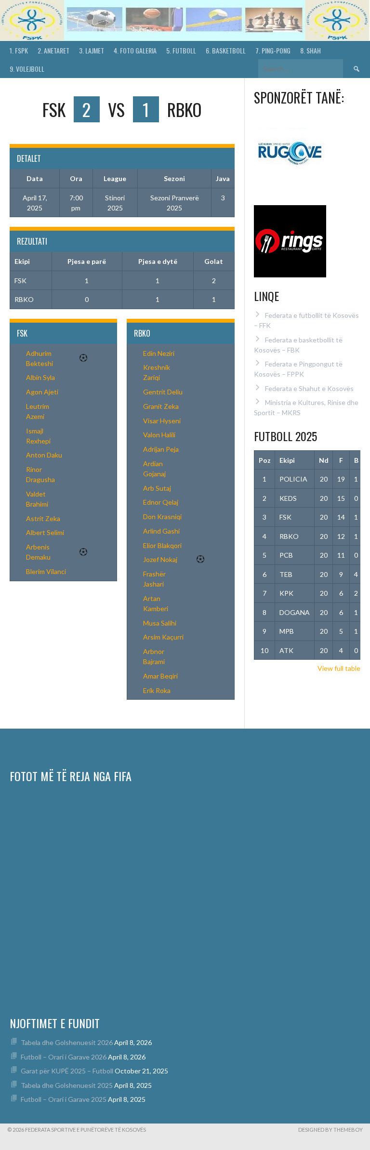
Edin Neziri (158, 353)
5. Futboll (181, 50)
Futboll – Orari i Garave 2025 (63, 1099)
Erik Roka (157, 690)
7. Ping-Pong (273, 50)
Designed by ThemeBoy (330, 1129)
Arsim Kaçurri (163, 637)
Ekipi (287, 460)
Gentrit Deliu (163, 392)
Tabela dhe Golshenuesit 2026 (67, 1042)
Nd (324, 460)
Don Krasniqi (162, 516)
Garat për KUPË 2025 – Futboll (67, 1071)
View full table (338, 668)
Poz (265, 460)
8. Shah (310, 50)
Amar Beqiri (160, 676)
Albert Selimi (45, 532)
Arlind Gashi (161, 531)
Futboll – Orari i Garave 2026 (63, 1057)
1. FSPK (19, 50)
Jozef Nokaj (160, 559)
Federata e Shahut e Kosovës (309, 388)
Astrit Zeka (43, 518)
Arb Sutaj (157, 488)
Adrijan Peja (161, 449)
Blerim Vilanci (46, 571)
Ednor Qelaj (160, 502)
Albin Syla (40, 377)
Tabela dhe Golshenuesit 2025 (67, 1085)
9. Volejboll (27, 69)
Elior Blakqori (162, 545)
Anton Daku (44, 455)
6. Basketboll (226, 50)
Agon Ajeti (42, 392)
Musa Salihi (159, 623)
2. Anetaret (53, 50)
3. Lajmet (91, 50)
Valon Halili (159, 435)
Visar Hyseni (162, 421)
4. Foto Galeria (135, 50)
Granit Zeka (161, 406)
